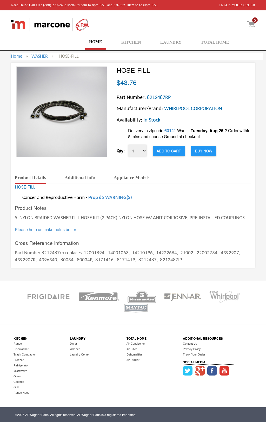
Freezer (19, 359)
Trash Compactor (25, 354)
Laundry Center (80, 354)
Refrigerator (21, 365)
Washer (75, 349)
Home (16, 56)
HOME (95, 41)
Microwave (20, 370)
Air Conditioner (136, 343)
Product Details (30, 177)
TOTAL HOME (215, 42)
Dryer (73, 343)
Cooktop (19, 381)
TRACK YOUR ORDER (237, 5)
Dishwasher (21, 349)
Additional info (80, 177)
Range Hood (21, 392)
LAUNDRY (171, 42)
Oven (17, 376)
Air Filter (132, 349)
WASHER (39, 56)
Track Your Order (194, 354)
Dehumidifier (134, 354)
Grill (16, 387)
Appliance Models (132, 177)
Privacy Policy (192, 349)
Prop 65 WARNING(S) (110, 197)
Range (18, 343)
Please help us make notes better (45, 229)
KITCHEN (131, 42)
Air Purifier (133, 359)
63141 (170, 130)
